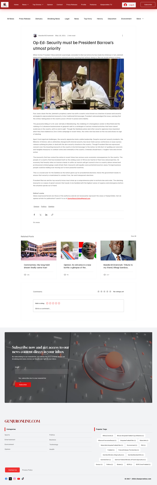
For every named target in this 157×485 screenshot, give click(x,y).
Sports (7, 435)
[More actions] (122, 35)
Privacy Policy (27, 470)
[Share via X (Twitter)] (40, 215)
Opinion (36, 206)
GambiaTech (106, 460)
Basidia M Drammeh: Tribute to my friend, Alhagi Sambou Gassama (118, 266)
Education (112, 18)
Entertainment (10, 439)
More (139, 18)
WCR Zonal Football (144, 464)
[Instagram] (14, 478)
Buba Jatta (145, 440)
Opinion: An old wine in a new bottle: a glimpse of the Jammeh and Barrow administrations (77, 266)
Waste (120, 464)
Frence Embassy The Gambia (129, 450)
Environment (126, 18)
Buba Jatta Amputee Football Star (112, 445)
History (100, 18)
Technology (53, 444)
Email (17, 367)
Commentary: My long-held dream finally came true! (37, 266)
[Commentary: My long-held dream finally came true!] (38, 250)
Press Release (24, 18)
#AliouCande (109, 436)
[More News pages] (28, 4)
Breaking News (53, 18)
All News (10, 18)
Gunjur (100, 464)
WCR (130, 464)
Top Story (88, 18)
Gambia (51, 206)
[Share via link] (52, 215)
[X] (10, 478)
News (76, 18)
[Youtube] (18, 478)
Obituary (39, 18)
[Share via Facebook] (34, 215)
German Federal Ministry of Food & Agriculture (131, 460)
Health (51, 449)
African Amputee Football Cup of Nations (131, 436)
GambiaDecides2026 (136, 455)
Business (52, 440)
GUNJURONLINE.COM (22, 421)
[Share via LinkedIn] (46, 215)
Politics (43, 206)
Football (112, 450)
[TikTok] (22, 478)
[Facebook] (6, 478)
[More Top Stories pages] (42, 4)
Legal (67, 18)
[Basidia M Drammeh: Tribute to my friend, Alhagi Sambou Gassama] (118, 250)
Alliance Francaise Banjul (108, 440)
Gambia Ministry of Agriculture (114, 455)
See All (133, 236)
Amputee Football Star (128, 440)
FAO (144, 445)
